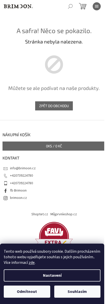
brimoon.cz (18, 197)
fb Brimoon (18, 190)
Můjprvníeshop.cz (63, 214)
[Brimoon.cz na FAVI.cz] (54, 236)
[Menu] (97, 6)
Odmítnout (27, 291)
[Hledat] (70, 6)
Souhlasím (77, 291)
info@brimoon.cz (23, 168)
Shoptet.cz (39, 214)
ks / (54, 146)
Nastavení (52, 275)
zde (32, 262)
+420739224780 (21, 175)
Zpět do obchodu (54, 106)
